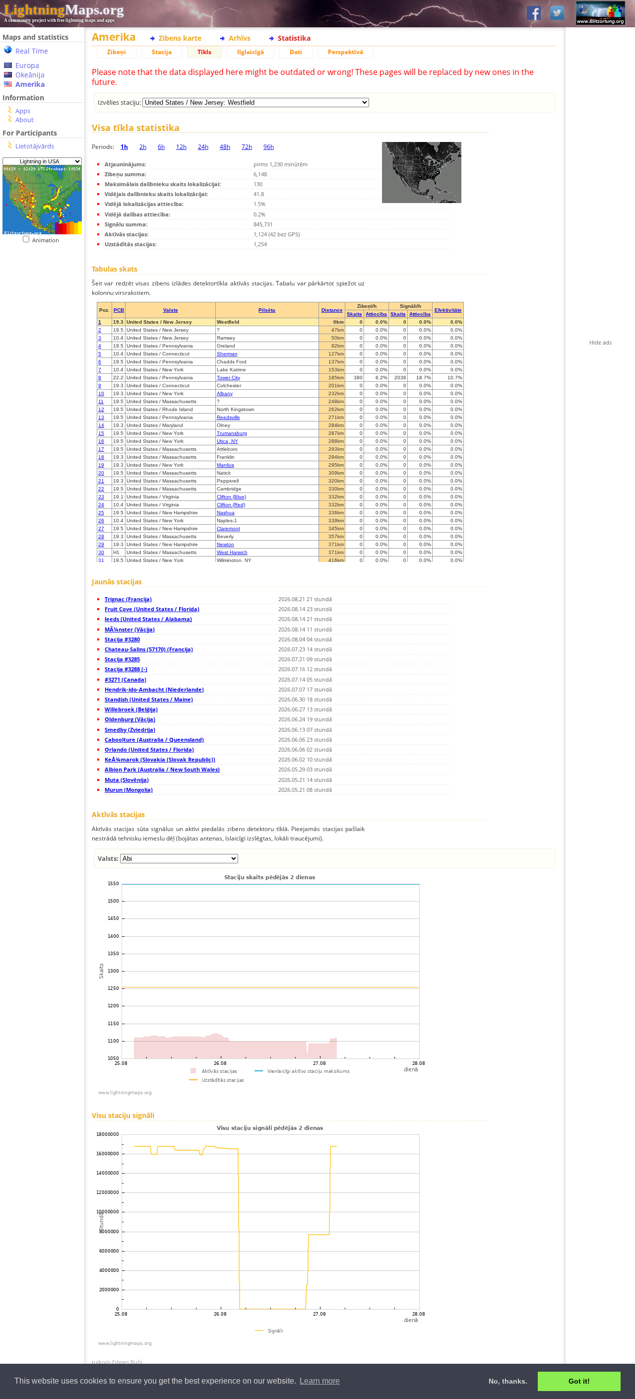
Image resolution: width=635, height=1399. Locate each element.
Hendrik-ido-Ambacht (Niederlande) (154, 689)
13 (101, 417)
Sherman (227, 353)
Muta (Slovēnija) (127, 779)
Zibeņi (116, 52)
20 (101, 473)
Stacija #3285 (122, 659)
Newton (225, 544)
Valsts (170, 310)
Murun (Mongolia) (129, 789)
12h (181, 146)
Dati (296, 52)
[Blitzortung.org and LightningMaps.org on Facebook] (534, 13)
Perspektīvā (345, 52)
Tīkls (204, 52)
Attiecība (376, 314)
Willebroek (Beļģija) (131, 709)
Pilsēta (266, 310)
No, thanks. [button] (508, 1381)
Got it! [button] (579, 1381)
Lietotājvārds (34, 145)
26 (101, 520)
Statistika (294, 38)
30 (101, 552)
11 (101, 401)
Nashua (226, 512)
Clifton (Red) (231, 504)
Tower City (228, 377)
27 (101, 528)
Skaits (354, 314)
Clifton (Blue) (231, 496)
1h (124, 146)
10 (101, 393)
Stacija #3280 (122, 639)
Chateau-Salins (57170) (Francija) (149, 649)
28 (101, 536)
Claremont (228, 528)
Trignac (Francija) (128, 599)
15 (101, 433)
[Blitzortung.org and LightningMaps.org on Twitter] (557, 13)
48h (225, 146)
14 (101, 425)
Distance (332, 310)
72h (247, 146)
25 (101, 512)
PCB (119, 310)
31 (101, 560)
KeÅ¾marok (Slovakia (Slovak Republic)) (160, 759)
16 (101, 441)
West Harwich (232, 552)
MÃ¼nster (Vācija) (130, 629)
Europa (27, 65)
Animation (48, 240)
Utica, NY (227, 441)
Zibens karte (180, 38)
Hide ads (600, 342)
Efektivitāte (448, 310)
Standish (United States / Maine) (149, 699)
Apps (22, 110)
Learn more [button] (320, 1381)
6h (161, 146)
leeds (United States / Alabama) (148, 619)
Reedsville (228, 417)
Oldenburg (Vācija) (130, 719)
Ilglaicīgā (250, 52)
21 (101, 481)
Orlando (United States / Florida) (149, 749)
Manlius (225, 465)
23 (101, 496)
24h (203, 146)
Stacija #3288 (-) (126, 669)
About (24, 119)
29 (101, 544)
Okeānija (30, 74)
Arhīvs (240, 38)
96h (268, 146)
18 (101, 457)
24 (101, 504)
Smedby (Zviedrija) (130, 729)
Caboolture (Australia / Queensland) (154, 739)
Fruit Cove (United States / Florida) (152, 609)
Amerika (30, 84)
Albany (225, 393)
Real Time (31, 51)
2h (142, 146)
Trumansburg (232, 433)
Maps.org (64, 9)
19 (101, 465)
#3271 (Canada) (125, 679)
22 (101, 488)
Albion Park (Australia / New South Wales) (162, 769)
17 (101, 449)
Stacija (162, 52)
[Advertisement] (38, 305)
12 (101, 409)
